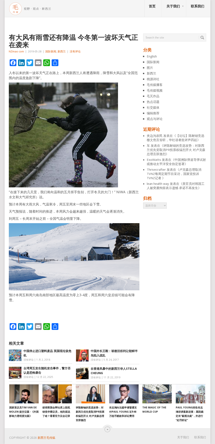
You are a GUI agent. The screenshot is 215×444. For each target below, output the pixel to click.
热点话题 (153, 102)
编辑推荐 (153, 113)
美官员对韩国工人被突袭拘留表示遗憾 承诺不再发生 (176, 185)
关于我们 (173, 6)
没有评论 (75, 51)
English (152, 56)
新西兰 (62, 51)
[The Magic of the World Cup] (157, 393)
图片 (150, 67)
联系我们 (197, 6)
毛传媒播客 (155, 85)
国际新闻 (50, 51)
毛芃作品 (153, 96)
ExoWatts (154, 159)
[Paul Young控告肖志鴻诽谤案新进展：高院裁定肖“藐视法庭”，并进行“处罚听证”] (190, 393)
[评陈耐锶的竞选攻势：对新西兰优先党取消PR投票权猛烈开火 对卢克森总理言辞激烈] (90, 393)
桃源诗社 (153, 79)
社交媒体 (153, 107)
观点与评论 (155, 119)
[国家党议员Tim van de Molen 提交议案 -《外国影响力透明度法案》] (24, 393)
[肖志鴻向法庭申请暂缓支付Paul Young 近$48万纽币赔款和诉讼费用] (124, 393)
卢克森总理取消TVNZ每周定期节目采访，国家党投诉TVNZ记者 (174, 173)
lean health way (158, 183)
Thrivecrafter (156, 169)
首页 (152, 6)
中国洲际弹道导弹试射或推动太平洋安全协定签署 (176, 161)
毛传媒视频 (155, 90)
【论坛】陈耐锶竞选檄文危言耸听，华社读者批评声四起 (175, 137)
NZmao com (16, 51)
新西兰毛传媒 (46, 438)
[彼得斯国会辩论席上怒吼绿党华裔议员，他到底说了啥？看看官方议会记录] (57, 393)
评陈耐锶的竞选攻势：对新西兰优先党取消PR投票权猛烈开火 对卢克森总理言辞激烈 (176, 149)
